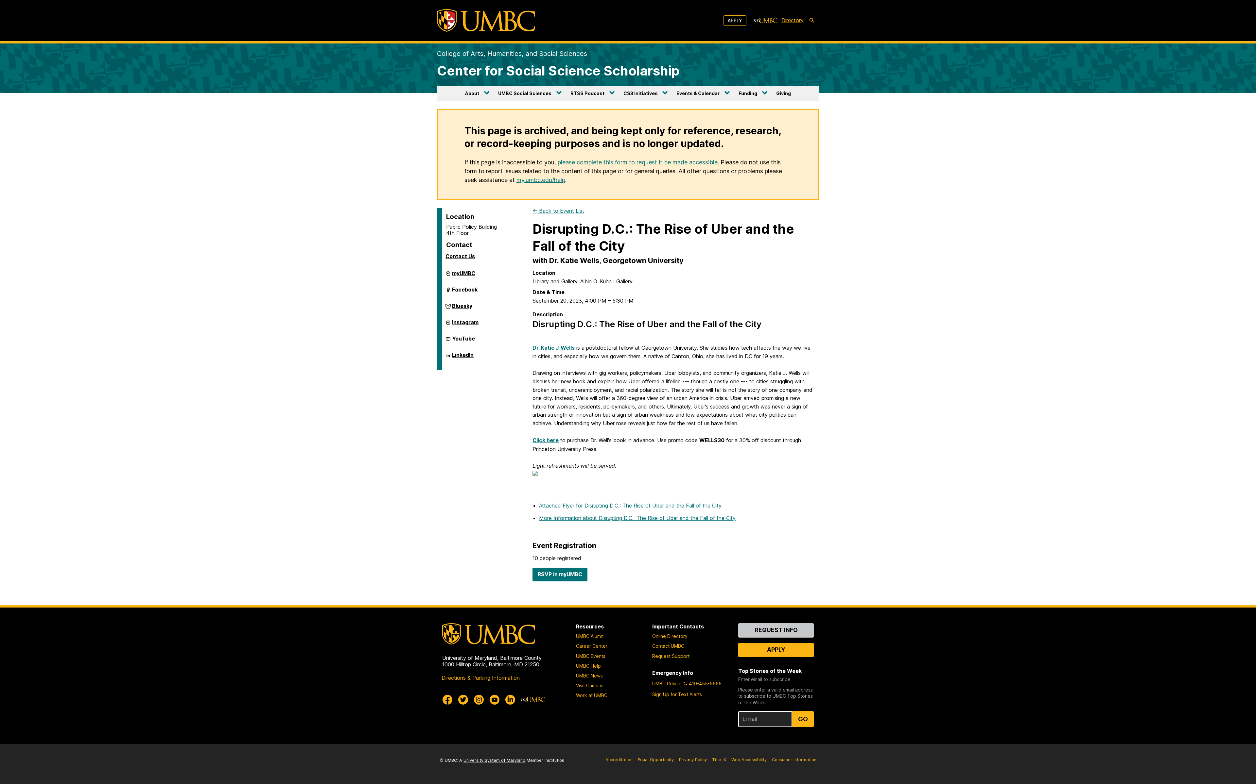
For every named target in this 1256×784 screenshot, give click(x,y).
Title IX (719, 759)
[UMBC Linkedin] (510, 699)
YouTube (463, 341)
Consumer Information (794, 759)
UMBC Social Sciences (524, 93)
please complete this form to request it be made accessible (638, 162)
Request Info (776, 629)
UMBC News (589, 675)
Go (803, 719)
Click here (545, 440)
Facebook (465, 292)
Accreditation (619, 759)
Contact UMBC (668, 646)
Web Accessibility (749, 759)
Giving (783, 93)
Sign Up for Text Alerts (677, 694)
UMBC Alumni (590, 636)
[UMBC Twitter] (463, 699)
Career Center (591, 646)
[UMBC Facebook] (447, 699)
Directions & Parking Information (481, 678)
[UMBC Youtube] (494, 699)
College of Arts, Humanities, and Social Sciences (512, 54)
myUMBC (463, 275)
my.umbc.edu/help (540, 179)
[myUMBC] (765, 20)
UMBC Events (590, 656)
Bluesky (462, 308)
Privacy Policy (693, 759)
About (472, 93)
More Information (637, 518)
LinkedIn (463, 357)
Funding (748, 93)
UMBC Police (666, 683)
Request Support (670, 656)
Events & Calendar (698, 93)
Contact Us (460, 256)
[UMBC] (486, 20)
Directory (792, 20)
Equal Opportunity (656, 759)
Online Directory (670, 636)
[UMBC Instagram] (479, 699)
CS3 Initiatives (640, 93)
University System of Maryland (494, 760)
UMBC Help (588, 666)
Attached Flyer (630, 505)
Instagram (465, 324)
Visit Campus (589, 685)
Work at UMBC (591, 695)
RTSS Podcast (587, 93)
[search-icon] (812, 20)
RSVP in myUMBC (560, 574)
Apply (735, 20)
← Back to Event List (558, 211)
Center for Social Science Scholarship (558, 71)
